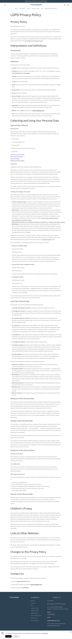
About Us (33, 600)
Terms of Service (34, 620)
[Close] (70, 632)
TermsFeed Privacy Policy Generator (34, 41)
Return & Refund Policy (36, 615)
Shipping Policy (34, 613)
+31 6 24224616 (51, 614)
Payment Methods (35, 610)
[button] (5, 4)
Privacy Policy (34, 618)
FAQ (32, 605)
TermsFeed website (47, 239)
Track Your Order (35, 608)
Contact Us (33, 603)
